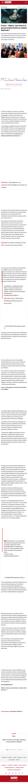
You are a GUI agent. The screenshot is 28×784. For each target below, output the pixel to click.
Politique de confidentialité (14, 769)
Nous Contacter (23, 765)
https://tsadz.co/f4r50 (15, 711)
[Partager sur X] (14, 79)
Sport (25, 757)
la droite (5, 115)
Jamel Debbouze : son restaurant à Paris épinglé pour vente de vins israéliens (14, 185)
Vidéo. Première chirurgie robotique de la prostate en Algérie (14, 741)
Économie (9, 757)
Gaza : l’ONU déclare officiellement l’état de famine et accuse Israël (13, 300)
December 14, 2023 (18, 577)
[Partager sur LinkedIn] (24, 79)
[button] (26, 2)
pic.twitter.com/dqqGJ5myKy (10, 555)
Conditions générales (9, 767)
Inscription (10, 765)
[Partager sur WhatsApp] (19, 79)
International (4, 7)
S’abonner (3, 765)
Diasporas (20, 757)
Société (15, 757)
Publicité (16, 765)
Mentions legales (20, 767)
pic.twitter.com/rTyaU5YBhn (10, 295)
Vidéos (7, 749)
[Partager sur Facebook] (11, 79)
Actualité (4, 757)
